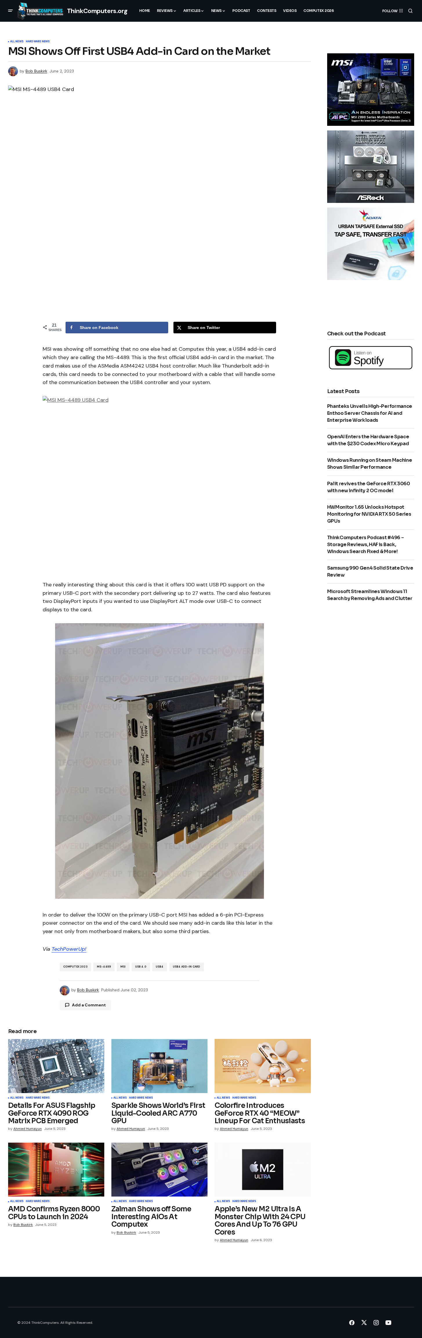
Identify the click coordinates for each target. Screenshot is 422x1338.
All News (16, 41)
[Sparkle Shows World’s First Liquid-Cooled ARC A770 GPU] (159, 1066)
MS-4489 (104, 966)
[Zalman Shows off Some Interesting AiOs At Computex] (159, 1170)
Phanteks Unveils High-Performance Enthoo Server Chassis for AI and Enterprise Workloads (369, 413)
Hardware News (38, 41)
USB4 (160, 966)
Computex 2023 (75, 966)
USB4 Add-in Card (186, 966)
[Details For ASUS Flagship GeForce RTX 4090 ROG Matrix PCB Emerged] (56, 1066)
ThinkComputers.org (97, 11)
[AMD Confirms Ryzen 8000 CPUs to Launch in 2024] (56, 1170)
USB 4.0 (140, 966)
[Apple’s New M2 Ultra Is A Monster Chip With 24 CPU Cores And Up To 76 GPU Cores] (263, 1170)
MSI (123, 966)
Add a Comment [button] (89, 1005)
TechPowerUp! (69, 949)
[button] (10, 10)
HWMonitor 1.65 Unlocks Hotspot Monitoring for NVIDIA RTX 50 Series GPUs (369, 514)
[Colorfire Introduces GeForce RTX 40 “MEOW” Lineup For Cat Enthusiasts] (263, 1066)
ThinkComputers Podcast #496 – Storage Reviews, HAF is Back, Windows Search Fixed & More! (365, 545)
